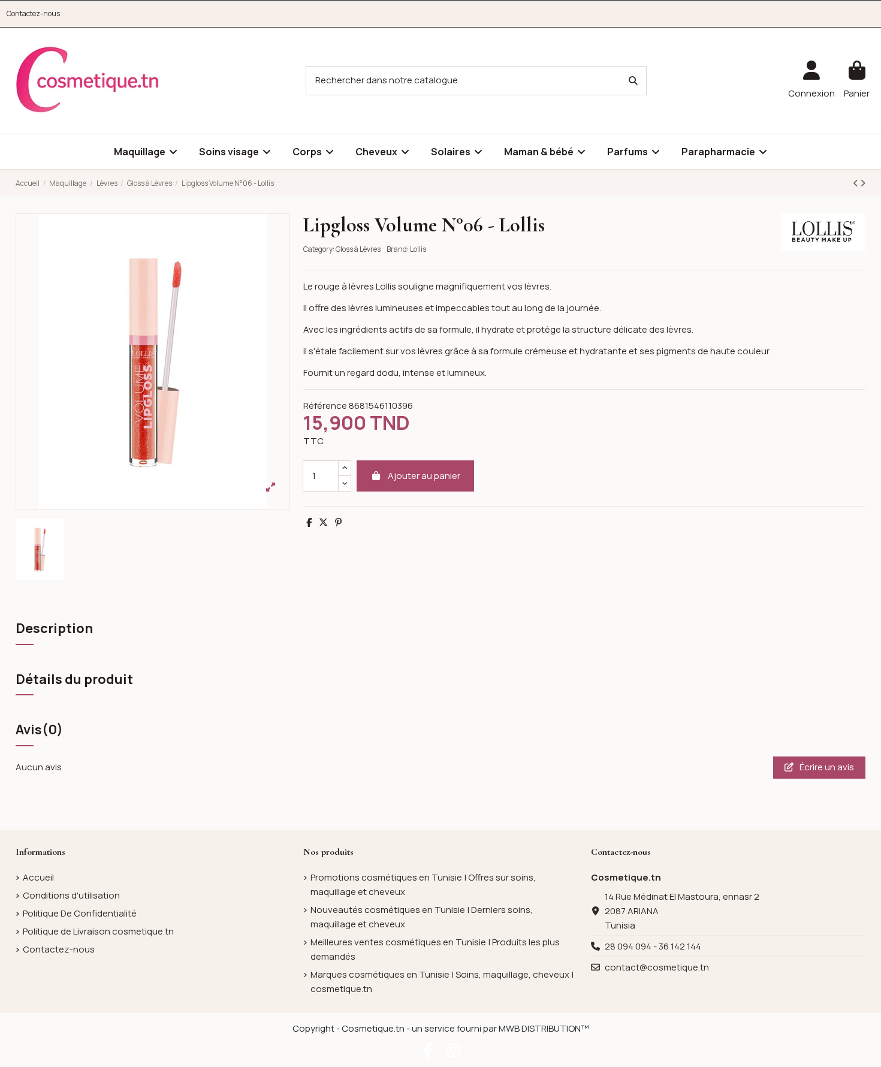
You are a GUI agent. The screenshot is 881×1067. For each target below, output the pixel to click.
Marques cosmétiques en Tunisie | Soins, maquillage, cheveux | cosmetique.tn (442, 981)
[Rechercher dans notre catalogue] (633, 80)
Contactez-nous (33, 13)
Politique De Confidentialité (80, 913)
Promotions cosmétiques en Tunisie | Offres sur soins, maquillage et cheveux (423, 884)
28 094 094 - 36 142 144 (653, 946)
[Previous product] (856, 183)
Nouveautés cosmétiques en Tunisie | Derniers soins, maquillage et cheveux (421, 916)
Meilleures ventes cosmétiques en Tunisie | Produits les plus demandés (435, 949)
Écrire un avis (826, 767)
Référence (325, 405)
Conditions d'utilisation (71, 895)
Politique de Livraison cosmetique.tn (98, 931)
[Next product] (862, 183)
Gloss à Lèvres (358, 249)
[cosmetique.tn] (87, 80)
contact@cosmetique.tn (657, 967)
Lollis (418, 249)
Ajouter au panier (424, 475)
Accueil (38, 877)
